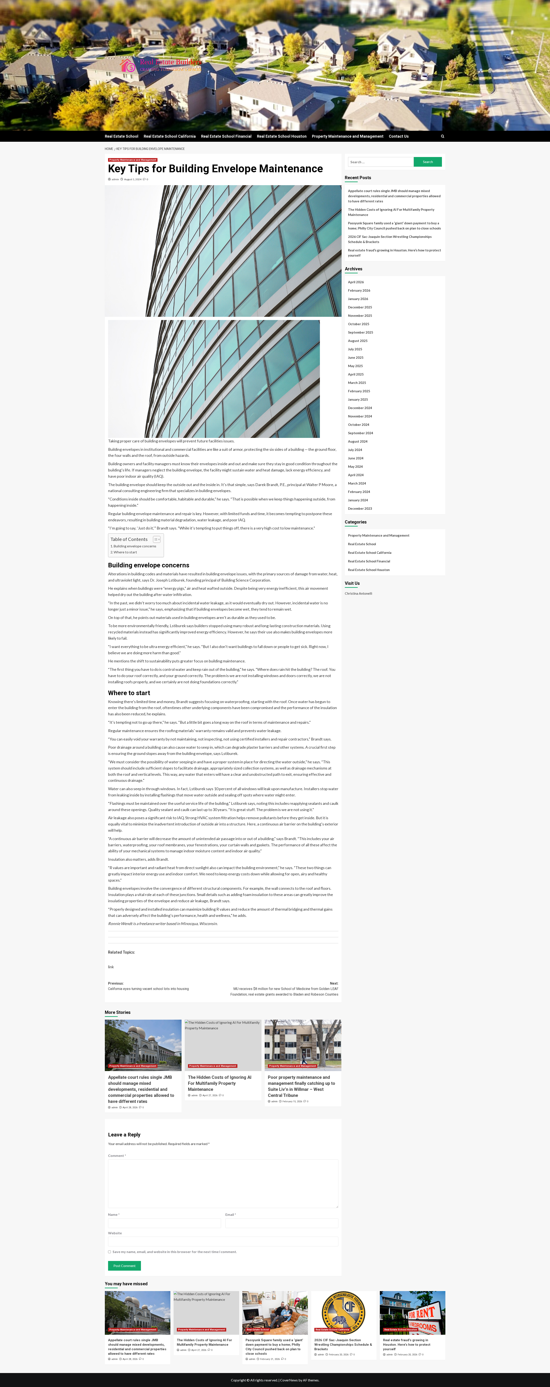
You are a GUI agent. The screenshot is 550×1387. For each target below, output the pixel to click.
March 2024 (357, 483)
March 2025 (357, 383)
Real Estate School (121, 136)
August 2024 (358, 441)
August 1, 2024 (132, 179)
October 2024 (358, 424)
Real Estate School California (170, 136)
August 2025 (358, 341)
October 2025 (358, 324)
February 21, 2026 (270, 1359)
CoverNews (289, 1380)
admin (115, 179)
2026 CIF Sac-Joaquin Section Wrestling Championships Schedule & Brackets (390, 239)
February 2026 (359, 290)
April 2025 (356, 374)
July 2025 (355, 349)
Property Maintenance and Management (347, 136)
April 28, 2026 (130, 1107)
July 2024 (355, 450)
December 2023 (360, 508)
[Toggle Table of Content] (154, 539)
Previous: (148, 986)
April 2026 (356, 282)
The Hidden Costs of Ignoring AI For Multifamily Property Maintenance (219, 1083)
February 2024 (359, 492)
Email (230, 1214)
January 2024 (358, 500)
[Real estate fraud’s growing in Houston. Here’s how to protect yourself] (412, 1313)
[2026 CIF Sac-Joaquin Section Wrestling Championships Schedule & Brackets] (344, 1313)
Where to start (126, 552)
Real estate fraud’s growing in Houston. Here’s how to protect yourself (394, 252)
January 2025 (358, 399)
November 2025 (360, 315)
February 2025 (359, 391)
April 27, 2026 (210, 1095)
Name (114, 1214)
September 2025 (360, 332)
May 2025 (355, 366)
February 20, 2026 (338, 1354)
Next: (284, 988)
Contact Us (399, 136)
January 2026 (358, 299)
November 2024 (360, 416)
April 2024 (356, 475)
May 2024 (355, 466)
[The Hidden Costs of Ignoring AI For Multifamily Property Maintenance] (223, 1045)
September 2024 (360, 433)
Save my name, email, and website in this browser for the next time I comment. (175, 1252)
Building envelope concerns (135, 546)
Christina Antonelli (358, 593)
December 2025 (360, 307)
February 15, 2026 (292, 1101)
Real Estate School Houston (282, 136)
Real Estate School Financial (226, 136)
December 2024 (360, 408)
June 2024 (356, 458)
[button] (442, 136)
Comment (117, 1155)
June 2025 (356, 357)
